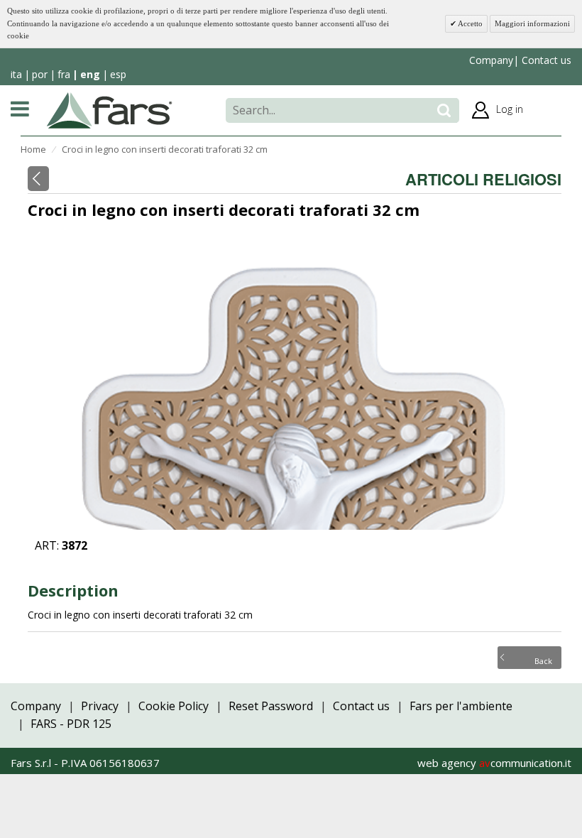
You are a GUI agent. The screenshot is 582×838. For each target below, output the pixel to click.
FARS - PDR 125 (71, 723)
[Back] (38, 178)
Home (33, 149)
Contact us (545, 60)
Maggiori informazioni (532, 23)
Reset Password (271, 706)
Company (491, 60)
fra (63, 74)
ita (16, 74)
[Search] (444, 110)
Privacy (100, 706)
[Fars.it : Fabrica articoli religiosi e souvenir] (109, 109)
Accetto (469, 23)
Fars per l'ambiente (461, 706)
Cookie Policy (173, 706)
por (40, 74)
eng (90, 74)
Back (543, 659)
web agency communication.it (494, 763)
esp (118, 74)
